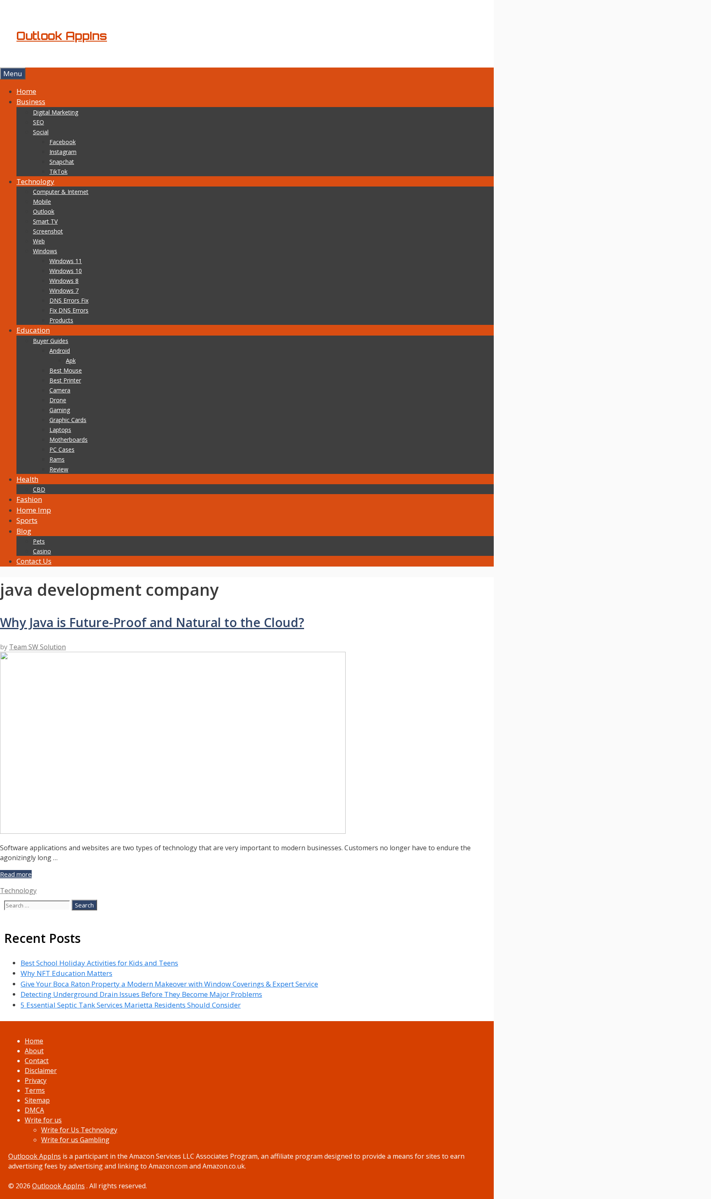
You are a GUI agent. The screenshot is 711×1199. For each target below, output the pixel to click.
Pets (39, 541)
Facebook (62, 142)
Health (27, 479)
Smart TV (45, 221)
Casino (42, 551)
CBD (39, 489)
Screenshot (48, 231)
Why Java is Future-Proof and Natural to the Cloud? (152, 622)
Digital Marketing (55, 112)
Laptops (60, 430)
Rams (57, 459)
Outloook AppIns (34, 1156)
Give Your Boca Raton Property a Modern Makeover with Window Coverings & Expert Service (169, 984)
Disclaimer (41, 1070)
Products (61, 320)
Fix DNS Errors (68, 310)
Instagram (63, 152)
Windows (45, 251)
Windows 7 (64, 290)
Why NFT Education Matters (66, 973)
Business (30, 101)
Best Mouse (65, 370)
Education (33, 330)
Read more (16, 874)
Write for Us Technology (79, 1129)
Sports (26, 520)
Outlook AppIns (61, 36)
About (34, 1050)
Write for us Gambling (75, 1139)
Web (39, 241)
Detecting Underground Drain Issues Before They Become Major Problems (141, 994)
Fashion (29, 499)
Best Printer (65, 380)
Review (58, 469)
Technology (35, 181)
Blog (23, 531)
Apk (71, 360)
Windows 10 (65, 271)
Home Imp (33, 510)
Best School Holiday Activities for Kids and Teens (99, 963)
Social (41, 132)
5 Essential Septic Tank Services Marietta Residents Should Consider (131, 1005)
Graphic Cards (67, 420)
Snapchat (61, 162)
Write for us (43, 1119)
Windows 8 (64, 281)
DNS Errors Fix (68, 300)
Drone (57, 400)
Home (26, 91)
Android (59, 351)
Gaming (59, 410)
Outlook (43, 211)
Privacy (35, 1080)
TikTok (58, 171)
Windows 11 (65, 261)
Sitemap (37, 1100)
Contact (37, 1060)
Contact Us (33, 561)
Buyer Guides (50, 341)
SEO (38, 122)
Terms (35, 1090)
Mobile (42, 201)
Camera (59, 390)
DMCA (34, 1110)
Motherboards (68, 439)
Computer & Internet (60, 192)
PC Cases (61, 449)
